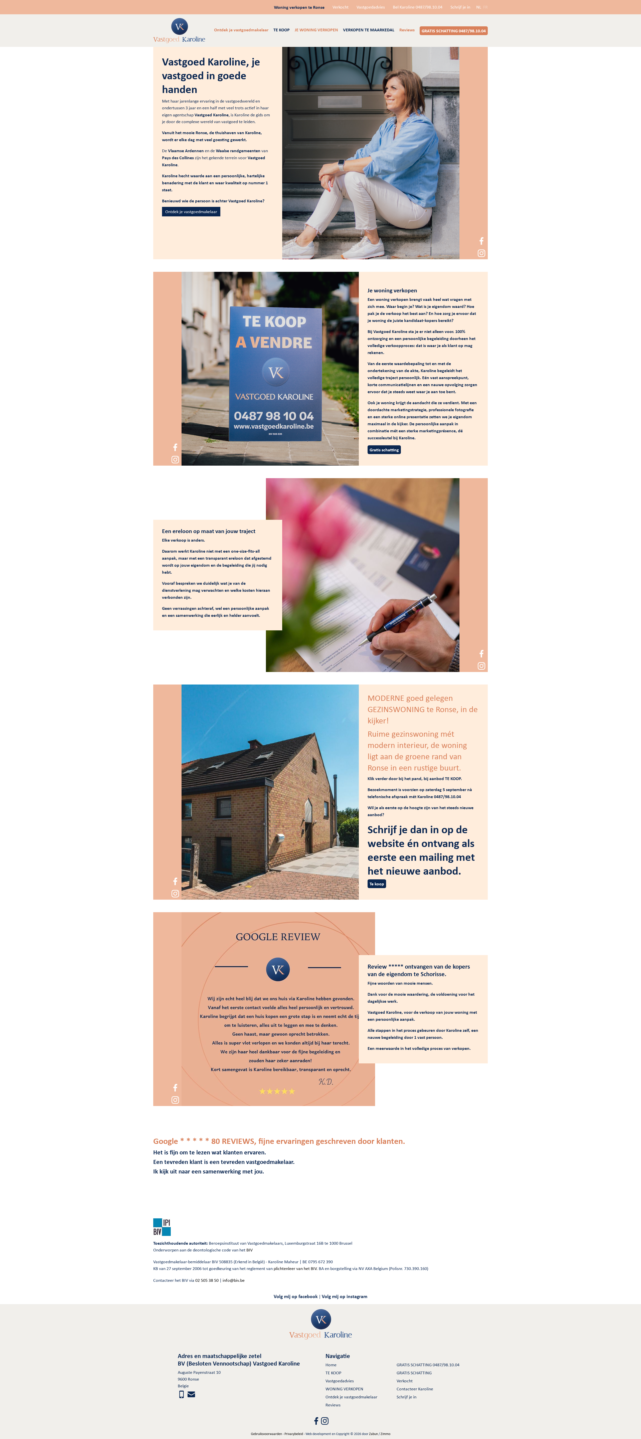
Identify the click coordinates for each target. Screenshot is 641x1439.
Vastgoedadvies (371, 7)
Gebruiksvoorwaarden (266, 1433)
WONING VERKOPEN (344, 1389)
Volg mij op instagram (344, 1296)
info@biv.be (234, 1280)
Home (331, 1365)
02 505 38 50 (207, 1280)
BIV (249, 1250)
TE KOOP (333, 1373)
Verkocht (341, 7)
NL (478, 7)
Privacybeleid (293, 1433)
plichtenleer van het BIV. (296, 1268)
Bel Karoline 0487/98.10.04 (417, 7)
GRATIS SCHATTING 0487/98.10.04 (428, 1365)
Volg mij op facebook (296, 1296)
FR (485, 7)
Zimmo (385, 1433)
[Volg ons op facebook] (481, 240)
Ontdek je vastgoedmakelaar (191, 212)
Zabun (373, 1433)
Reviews (333, 1405)
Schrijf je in (460, 7)
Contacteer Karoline (415, 1389)
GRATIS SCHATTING (414, 1373)
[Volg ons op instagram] (481, 253)
